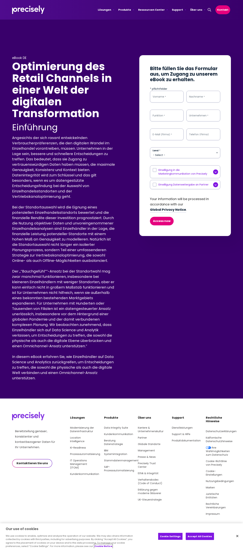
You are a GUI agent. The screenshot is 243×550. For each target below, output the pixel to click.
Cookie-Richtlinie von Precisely (216, 463)
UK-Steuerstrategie (150, 499)
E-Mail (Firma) (162, 134)
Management (146, 450)
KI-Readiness (78, 447)
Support (177, 10)
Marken (210, 487)
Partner (142, 437)
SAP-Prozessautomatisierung (119, 468)
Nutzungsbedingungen (220, 481)
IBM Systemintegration (115, 452)
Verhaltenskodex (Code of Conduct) (150, 481)
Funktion (159, 115)
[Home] (28, 10)
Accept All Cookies (200, 536)
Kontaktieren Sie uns (32, 463)
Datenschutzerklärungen (221, 431)
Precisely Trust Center (147, 465)
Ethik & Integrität (148, 473)
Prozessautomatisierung (85, 454)
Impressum (213, 514)
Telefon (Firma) (199, 134)
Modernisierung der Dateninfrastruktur (82, 429)
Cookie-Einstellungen (214, 472)
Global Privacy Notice (168, 209)
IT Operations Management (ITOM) (78, 464)
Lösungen (104, 10)
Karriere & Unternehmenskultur (150, 429)
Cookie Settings (170, 536)
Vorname (159, 97)
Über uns (196, 10)
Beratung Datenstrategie (113, 442)
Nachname (197, 97)
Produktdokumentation (186, 440)
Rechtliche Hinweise (214, 419)
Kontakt (222, 10)
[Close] (237, 536)
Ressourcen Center (151, 10)
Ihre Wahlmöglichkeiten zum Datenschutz (218, 451)
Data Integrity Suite (116, 427)
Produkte (124, 10)
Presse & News (147, 457)
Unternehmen (198, 115)
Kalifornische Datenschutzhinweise (219, 439)
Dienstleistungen (182, 427)
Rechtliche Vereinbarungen (216, 505)
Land (156, 151)
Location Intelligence (77, 439)
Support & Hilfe (181, 434)
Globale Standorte (149, 444)
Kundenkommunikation (84, 474)
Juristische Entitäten (212, 495)
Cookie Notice (103, 546)
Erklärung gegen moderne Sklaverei (149, 491)
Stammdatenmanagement (121, 460)
